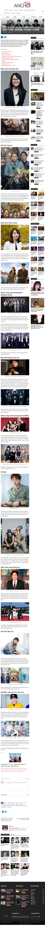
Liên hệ (30, 923)
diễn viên (13, 406)
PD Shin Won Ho (5, 63)
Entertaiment (21, 802)
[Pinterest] (34, 917)
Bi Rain (3, 60)
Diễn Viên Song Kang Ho (7, 62)
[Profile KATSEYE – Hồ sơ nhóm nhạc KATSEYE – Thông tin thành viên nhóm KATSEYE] (33, 104)
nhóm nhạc (12, 804)
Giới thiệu (21, 921)
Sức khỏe (13, 13)
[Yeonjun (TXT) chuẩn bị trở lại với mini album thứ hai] (3, 896)
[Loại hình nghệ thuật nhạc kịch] (5, 840)
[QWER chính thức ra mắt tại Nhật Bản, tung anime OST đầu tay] (32, 174)
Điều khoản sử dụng (27, 921)
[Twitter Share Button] (5, 37)
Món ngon (33, 903)
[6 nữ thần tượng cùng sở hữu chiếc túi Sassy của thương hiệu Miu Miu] (41, 269)
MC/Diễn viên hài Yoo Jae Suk (8, 65)
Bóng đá (32, 900)
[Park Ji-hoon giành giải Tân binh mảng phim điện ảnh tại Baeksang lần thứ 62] (25, 854)
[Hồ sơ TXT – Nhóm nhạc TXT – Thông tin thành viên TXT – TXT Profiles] (33, 137)
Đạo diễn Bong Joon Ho (7, 57)
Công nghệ (26, 10)
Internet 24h (33, 902)
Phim (2, 856)
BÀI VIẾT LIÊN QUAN (5, 834)
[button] (42, 11)
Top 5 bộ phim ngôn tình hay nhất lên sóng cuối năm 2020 (22, 819)
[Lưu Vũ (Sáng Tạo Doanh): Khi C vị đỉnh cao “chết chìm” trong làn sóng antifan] (34, 249)
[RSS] (37, 917)
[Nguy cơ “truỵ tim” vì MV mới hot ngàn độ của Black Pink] (41, 193)
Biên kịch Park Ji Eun (7, 54)
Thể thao (33, 10)
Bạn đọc (18, 13)
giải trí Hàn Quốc (4, 804)
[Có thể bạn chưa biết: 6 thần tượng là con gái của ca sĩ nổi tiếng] (34, 214)
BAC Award (26, 923)
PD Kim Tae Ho (5, 53)
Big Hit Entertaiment (11, 802)
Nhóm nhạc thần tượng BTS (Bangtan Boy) (11, 56)
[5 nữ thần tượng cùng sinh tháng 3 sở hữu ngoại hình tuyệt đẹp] (34, 269)
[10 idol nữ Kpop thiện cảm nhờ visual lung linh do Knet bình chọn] (34, 238)
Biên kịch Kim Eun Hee (7, 51)
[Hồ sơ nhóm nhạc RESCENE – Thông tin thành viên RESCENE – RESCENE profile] (33, 130)
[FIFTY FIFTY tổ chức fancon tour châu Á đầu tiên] (37, 62)
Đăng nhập (27, 778)
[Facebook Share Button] (2, 37)
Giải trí (5, 10)
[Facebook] (32, 917)
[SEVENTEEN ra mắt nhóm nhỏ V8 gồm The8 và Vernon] (3, 903)
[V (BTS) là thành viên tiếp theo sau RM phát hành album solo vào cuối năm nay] (41, 214)
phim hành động (24, 382)
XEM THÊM (12, 834)
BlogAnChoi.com (15, 916)
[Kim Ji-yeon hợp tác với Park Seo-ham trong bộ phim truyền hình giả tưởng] (15, 854)
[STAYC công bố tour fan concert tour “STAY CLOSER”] (32, 155)
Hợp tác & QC (38, 921)
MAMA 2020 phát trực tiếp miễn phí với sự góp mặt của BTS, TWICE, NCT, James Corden (7, 819)
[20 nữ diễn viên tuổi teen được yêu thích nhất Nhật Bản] (18, 890)
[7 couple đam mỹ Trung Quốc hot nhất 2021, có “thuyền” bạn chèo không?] (41, 259)
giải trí (22, 40)
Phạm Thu (11, 826)
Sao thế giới (7, 24)
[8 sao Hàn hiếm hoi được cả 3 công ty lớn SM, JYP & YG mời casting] (34, 193)
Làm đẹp (20, 10)
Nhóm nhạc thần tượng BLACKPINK (10, 59)
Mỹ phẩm (33, 893)
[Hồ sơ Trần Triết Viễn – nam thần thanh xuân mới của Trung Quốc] (41, 238)
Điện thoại (33, 898)
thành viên (24, 742)
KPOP (9, 804)
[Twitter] (39, 917)
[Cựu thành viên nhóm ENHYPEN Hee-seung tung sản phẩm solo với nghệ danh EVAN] (37, 319)
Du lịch (15, 10)
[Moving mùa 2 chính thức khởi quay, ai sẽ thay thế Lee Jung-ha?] (25, 840)
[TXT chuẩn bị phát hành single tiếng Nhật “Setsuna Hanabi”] (32, 161)
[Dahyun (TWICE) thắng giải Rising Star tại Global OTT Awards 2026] (37, 303)
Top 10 (21, 804)
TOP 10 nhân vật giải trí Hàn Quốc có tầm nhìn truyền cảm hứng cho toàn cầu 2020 (14, 805)
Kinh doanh (6, 13)
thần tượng (17, 804)
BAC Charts (21, 923)
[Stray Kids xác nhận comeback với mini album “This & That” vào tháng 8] (3, 890)
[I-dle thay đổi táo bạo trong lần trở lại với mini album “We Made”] (32, 148)
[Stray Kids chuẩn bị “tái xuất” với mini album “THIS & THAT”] (37, 77)
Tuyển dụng (33, 921)
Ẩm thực (11, 10)
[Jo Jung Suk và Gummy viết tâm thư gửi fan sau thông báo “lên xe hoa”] (34, 204)
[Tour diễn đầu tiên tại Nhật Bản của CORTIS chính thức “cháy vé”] (37, 45)
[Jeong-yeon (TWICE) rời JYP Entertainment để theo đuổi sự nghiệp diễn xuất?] (37, 286)
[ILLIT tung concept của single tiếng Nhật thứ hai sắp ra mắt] (32, 168)
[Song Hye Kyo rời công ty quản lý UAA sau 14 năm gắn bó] (32, 181)
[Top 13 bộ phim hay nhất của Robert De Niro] (5, 854)
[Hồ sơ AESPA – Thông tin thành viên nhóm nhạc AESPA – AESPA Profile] (41, 249)
